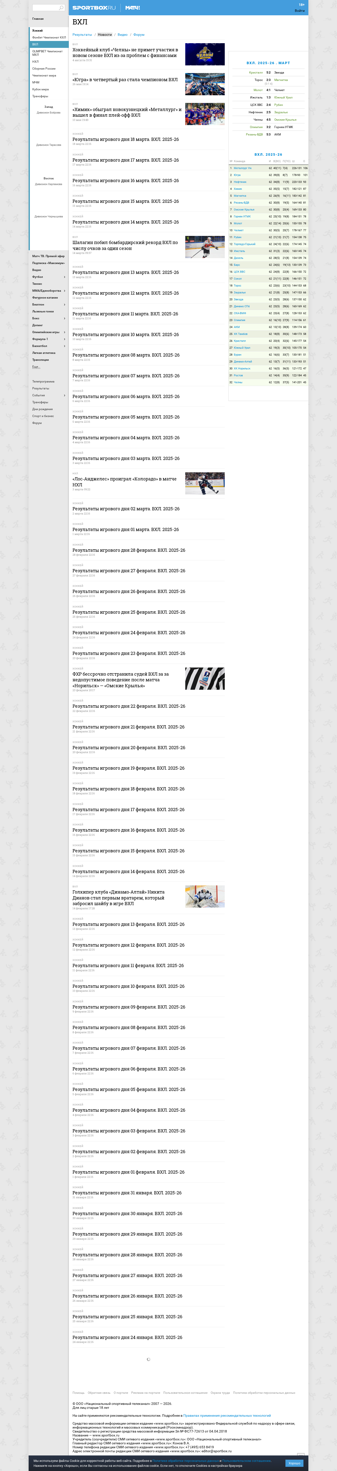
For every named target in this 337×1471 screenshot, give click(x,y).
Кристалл (240, 341)
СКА (49, 121)
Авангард (37, 225)
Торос (237, 285)
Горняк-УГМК (242, 216)
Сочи (61, 121)
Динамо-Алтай (243, 361)
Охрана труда (220, 1392)
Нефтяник (240, 182)
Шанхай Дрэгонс (61, 153)
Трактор (55, 206)
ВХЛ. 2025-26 (268, 154)
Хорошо (294, 1463)
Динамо (37, 153)
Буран (237, 354)
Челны (238, 382)
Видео (123, 35)
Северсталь (49, 166)
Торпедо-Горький (244, 244)
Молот (238, 223)
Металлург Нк (243, 168)
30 (230, 368)
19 (230, 292)
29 (230, 361)
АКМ (237, 327)
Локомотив (37, 166)
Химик (238, 189)
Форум (138, 35)
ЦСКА (61, 166)
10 (230, 230)
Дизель (238, 258)
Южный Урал (242, 347)
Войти (300, 11)
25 (230, 334)
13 (230, 251)
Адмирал (49, 225)
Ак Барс (49, 192)
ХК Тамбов (240, 334)
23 (230, 320)
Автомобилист (37, 192)
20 (230, 299)
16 (230, 271)
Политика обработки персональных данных (264, 1392)
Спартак (43, 134)
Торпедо (55, 134)
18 (230, 285)
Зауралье (240, 292)
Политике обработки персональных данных (185, 1461)
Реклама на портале (145, 1392)
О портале (121, 1392)
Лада (37, 121)
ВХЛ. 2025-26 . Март (268, 63)
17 (230, 278)
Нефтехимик (43, 206)
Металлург (61, 192)
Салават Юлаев (49, 238)
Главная (38, 18)
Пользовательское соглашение (185, 1392)
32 (230, 382)
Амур (61, 225)
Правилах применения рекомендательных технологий (227, 1415)
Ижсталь (239, 251)
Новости (105, 35)
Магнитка (240, 195)
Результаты (82, 35)
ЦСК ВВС (239, 271)
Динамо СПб (242, 306)
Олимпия (239, 320)
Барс (237, 265)
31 (230, 375)
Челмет (238, 230)
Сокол (238, 278)
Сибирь (61, 238)
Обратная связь (99, 1392)
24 (230, 327)
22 (230, 313)
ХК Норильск (242, 368)
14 (230, 258)
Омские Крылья (244, 209)
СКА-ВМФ (240, 313)
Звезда (238, 299)
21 (230, 306)
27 (230, 347)
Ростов (238, 375)
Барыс (37, 238)
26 (230, 341)
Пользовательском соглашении (246, 1461)
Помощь (79, 1392)
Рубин (237, 237)
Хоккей (37, 30)
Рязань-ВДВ (241, 202)
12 (230, 244)
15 (230, 265)
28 (230, 354)
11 (230, 237)
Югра (237, 175)
